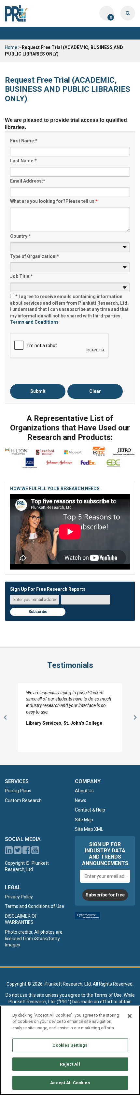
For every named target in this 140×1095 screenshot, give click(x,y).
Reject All (70, 1064)
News (80, 800)
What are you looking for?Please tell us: (54, 201)
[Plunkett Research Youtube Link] (35, 851)
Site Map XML (89, 829)
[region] (70, 1050)
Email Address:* (27, 181)
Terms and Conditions (34, 322)
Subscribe (38, 611)
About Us (84, 790)
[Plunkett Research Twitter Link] (18, 851)
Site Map (84, 819)
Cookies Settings (69, 1045)
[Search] (127, 13)
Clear (95, 391)
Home (11, 47)
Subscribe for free (105, 894)
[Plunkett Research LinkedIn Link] (9, 851)
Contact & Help (90, 810)
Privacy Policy (19, 896)
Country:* (20, 236)
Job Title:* (21, 276)
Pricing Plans (18, 790)
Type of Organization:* (34, 256)
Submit (38, 391)
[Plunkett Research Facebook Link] (26, 851)
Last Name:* (23, 160)
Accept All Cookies (70, 1082)
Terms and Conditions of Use (34, 906)
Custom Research (23, 800)
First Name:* (23, 140)
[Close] (129, 1016)
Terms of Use (108, 995)
